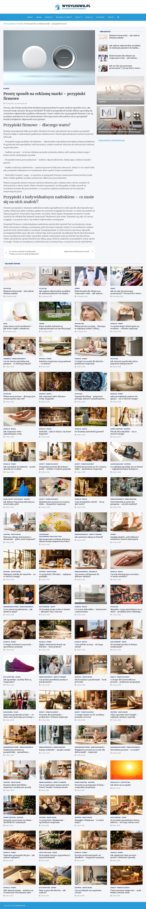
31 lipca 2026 (116, 331)
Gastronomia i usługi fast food (50, 536)
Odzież (15, 712)
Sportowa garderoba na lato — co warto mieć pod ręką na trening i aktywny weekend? (18, 717)
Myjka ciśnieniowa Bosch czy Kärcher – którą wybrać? (52, 645)
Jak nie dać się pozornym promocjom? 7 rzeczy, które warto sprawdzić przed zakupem (124, 68)
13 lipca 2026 (9, 720)
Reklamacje (93, 571)
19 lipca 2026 (116, 579)
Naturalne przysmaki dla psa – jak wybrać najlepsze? (19, 856)
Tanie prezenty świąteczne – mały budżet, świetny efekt (125, 891)
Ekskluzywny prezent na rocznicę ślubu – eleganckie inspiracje (54, 503)
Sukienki (27, 499)
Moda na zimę (79, 323)
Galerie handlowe (116, 464)
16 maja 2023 (9, 103)
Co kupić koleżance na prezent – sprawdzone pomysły (18, 645)
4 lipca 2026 (116, 860)
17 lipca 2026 (116, 615)
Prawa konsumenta (19, 359)
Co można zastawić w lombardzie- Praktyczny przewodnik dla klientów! (24, 252)
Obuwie (39, 17)
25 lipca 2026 (9, 472)
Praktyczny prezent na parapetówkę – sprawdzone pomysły (15, 752)
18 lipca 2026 (45, 615)
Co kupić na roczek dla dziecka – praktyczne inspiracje (89, 362)
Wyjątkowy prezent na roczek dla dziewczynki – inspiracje (90, 751)
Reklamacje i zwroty (64, 17)
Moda (5, 323)
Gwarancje (7, 359)
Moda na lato (115, 782)
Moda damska (8, 712)
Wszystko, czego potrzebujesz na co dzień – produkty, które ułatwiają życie (126, 611)
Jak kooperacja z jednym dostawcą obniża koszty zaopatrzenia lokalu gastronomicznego (54, 541)
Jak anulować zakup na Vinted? (89, 537)
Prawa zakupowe (130, 499)
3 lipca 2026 (45, 896)
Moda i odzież (8, 499)
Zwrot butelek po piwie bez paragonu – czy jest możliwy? (123, 503)
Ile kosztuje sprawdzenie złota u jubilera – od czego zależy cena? (124, 821)
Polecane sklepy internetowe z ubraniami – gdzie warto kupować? (19, 538)
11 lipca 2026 (45, 753)
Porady (6, 88)
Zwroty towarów (95, 534)
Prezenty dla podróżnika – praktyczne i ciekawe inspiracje (53, 716)
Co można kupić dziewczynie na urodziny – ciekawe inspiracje (124, 327)
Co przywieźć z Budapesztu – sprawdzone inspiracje (52, 821)
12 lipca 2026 (116, 720)
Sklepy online (16, 534)
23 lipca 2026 (45, 507)
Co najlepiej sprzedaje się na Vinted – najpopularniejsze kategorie (126, 468)
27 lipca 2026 (9, 437)
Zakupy (78, 17)
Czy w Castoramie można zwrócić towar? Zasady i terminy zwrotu (54, 786)
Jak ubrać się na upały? (120, 785)
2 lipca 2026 (116, 896)
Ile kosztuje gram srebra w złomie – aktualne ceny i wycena (54, 610)
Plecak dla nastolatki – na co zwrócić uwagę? (123, 433)
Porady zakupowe (116, 429)
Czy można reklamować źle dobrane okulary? (87, 575)
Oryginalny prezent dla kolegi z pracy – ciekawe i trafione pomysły (55, 468)
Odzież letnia (125, 782)
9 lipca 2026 (45, 790)
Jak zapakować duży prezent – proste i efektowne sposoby (124, 856)
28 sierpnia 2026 (10, 296)
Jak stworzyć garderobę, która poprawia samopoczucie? (124, 362)
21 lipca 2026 (81, 540)
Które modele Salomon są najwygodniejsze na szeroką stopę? (55, 327)
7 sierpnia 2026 (82, 331)
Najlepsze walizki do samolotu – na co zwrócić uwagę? (19, 575)
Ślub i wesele (18, 499)
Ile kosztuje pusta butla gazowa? (89, 432)
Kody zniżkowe (44, 607)
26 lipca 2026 (81, 435)
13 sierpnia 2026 (10, 331)
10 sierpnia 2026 (46, 331)
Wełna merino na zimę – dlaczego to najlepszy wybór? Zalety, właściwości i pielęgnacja (90, 328)
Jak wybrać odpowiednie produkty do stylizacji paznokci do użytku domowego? (124, 48)
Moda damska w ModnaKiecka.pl (111, 140)
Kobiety (30, 17)
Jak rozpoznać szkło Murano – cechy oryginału (53, 397)
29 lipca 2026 (81, 367)
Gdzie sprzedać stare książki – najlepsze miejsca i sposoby (124, 716)
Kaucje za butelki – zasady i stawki (54, 750)
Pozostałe (100, 17)
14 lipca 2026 (81, 685)
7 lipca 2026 (45, 825)
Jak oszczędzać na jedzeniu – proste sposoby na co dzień (19, 468)
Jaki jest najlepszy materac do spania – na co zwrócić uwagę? (124, 397)
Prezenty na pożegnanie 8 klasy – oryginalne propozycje (90, 786)
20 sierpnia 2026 (82, 296)
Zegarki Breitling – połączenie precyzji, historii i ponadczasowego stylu (91, 398)
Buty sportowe (8, 677)
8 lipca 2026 (80, 790)
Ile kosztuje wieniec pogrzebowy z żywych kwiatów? (54, 856)
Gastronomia (44, 534)
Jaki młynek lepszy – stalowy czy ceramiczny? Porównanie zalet (18, 891)
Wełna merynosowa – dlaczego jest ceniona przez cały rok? (19, 397)
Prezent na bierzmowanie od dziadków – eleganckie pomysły (89, 856)
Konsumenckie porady (11, 607)
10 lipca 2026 (116, 753)
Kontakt (111, 17)
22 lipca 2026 (116, 507)
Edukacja (89, 17)
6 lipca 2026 (116, 825)
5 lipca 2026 (45, 860)
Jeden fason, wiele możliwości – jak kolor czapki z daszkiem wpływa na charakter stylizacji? (18, 328)
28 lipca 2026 (45, 402)
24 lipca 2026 (81, 472)
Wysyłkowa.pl (20, 905)
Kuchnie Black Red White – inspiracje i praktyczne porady (17, 786)
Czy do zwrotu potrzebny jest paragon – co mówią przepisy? (17, 362)
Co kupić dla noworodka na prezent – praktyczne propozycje (125, 681)
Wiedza (49, 394)
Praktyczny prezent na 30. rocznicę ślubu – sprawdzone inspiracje (90, 468)
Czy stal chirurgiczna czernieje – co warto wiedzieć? (125, 575)
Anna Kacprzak (22, 103)
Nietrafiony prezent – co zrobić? (124, 750)
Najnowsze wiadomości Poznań (76, 251)
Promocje (49, 17)
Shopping (127, 429)
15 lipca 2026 (9, 685)
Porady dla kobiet (52, 464)
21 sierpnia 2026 (46, 296)
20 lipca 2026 (45, 579)
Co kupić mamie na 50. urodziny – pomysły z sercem (90, 716)
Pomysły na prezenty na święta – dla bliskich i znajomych (18, 821)
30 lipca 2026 (45, 367)
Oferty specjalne (45, 852)
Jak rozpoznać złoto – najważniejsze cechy (13, 433)
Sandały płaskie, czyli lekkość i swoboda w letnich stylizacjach (124, 538)
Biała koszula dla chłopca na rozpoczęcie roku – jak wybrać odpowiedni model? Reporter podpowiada (123, 59)
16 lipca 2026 (81, 650)
